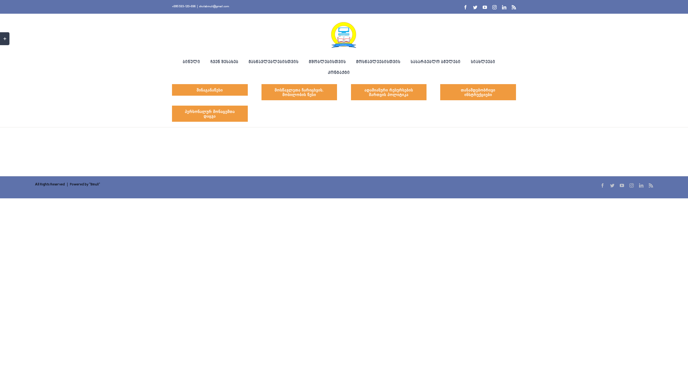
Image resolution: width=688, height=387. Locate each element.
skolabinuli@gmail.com (214, 6)
